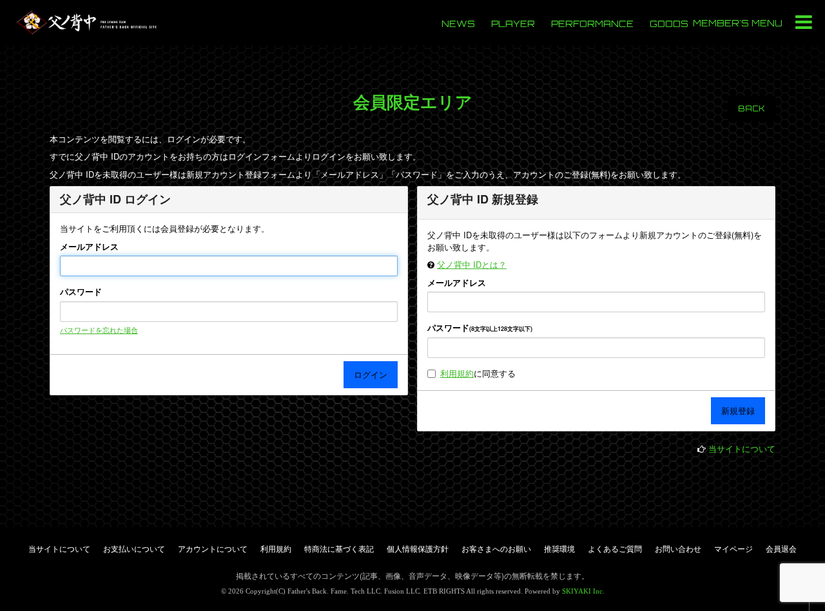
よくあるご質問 (615, 548)
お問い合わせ (678, 548)
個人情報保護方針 (418, 548)
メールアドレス (89, 246)
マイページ (733, 548)
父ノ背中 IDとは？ (472, 264)
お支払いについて (134, 548)
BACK (751, 108)
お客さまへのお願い (496, 548)
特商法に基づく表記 (339, 548)
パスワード (81, 291)
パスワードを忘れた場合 (99, 329)
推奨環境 (559, 548)
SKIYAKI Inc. (583, 591)
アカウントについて (213, 548)
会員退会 (781, 548)
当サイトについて (741, 448)
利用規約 (457, 373)
